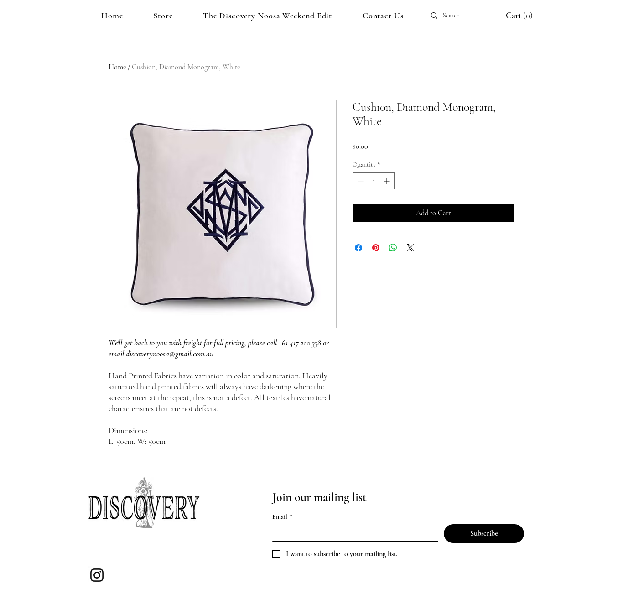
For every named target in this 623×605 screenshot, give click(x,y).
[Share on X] (410, 247)
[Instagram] (97, 575)
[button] (510, 15)
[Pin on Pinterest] (375, 247)
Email (282, 517)
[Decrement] (359, 181)
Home (117, 67)
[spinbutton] (373, 181)
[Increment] (387, 181)
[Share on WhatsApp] (393, 247)
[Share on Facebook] (358, 247)
